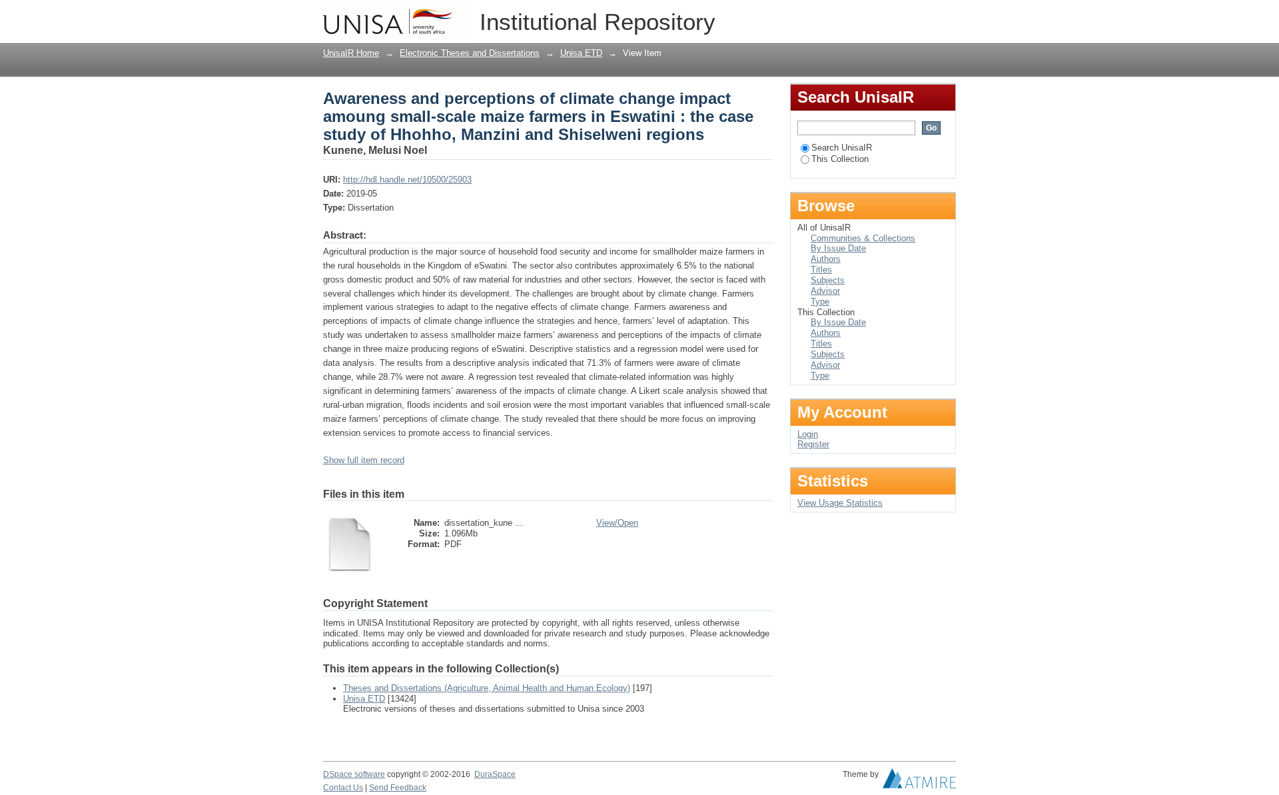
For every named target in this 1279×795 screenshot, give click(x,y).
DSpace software (354, 774)
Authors (826, 259)
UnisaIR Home (351, 53)
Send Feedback (397, 787)
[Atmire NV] (919, 781)
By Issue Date (838, 248)
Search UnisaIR (841, 148)
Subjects (828, 280)
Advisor (825, 291)
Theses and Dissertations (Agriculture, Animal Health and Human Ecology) (486, 688)
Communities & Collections (863, 238)
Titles (821, 270)
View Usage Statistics (840, 503)
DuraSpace (495, 774)
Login (945, 16)
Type (820, 302)
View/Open (617, 523)
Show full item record (363, 460)
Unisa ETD (581, 53)
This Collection (840, 159)
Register (813, 444)
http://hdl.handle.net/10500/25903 (407, 180)
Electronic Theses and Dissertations (470, 53)
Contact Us (343, 787)
